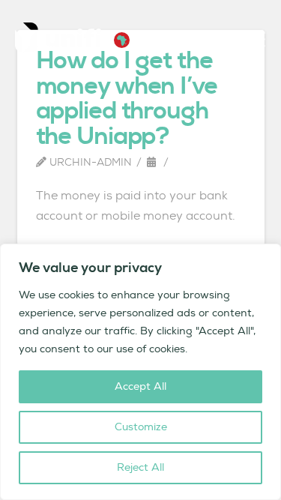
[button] (121, 40)
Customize (141, 427)
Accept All (140, 387)
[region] (140, 372)
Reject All (140, 468)
